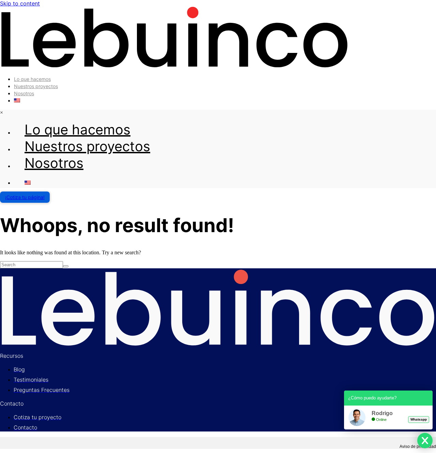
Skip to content (20, 3)
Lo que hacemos (32, 79)
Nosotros (24, 93)
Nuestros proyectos (36, 86)
